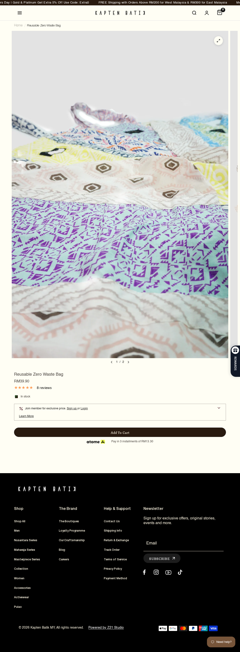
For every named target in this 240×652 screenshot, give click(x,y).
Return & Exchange (116, 540)
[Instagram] (156, 572)
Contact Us (112, 521)
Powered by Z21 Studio (106, 627)
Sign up (72, 408)
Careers (64, 559)
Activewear (21, 597)
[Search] (194, 12)
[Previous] (112, 362)
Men (17, 531)
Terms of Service (115, 559)
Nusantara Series (25, 540)
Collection (21, 569)
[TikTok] (180, 572)
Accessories (22, 588)
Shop (18, 509)
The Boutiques (69, 521)
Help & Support (117, 509)
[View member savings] (219, 408)
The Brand (68, 509)
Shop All (19, 521)
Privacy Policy (113, 569)
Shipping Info (113, 531)
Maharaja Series (24, 550)
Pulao (18, 607)
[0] (219, 12)
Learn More (26, 416)
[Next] (128, 362)
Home (18, 25)
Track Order (112, 550)
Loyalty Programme (72, 531)
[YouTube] (168, 572)
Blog (62, 550)
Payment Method (115, 578)
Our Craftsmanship (72, 540)
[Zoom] (218, 40)
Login (84, 408)
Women (19, 578)
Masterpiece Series (27, 559)
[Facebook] (144, 572)
